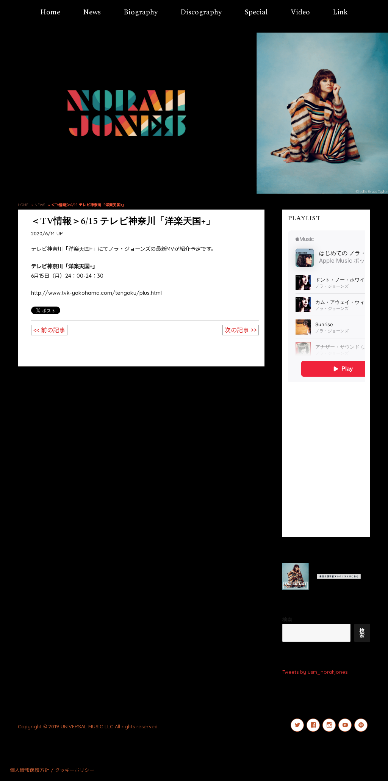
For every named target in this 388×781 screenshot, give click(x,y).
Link (340, 12)
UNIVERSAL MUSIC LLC (87, 726)
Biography (141, 12)
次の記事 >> (241, 330)
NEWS (39, 204)
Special (256, 12)
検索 (287, 620)
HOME (23, 204)
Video (300, 12)
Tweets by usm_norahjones (314, 672)
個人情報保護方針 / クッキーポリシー (52, 770)
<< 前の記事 (49, 330)
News (92, 12)
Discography (201, 12)
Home (50, 12)
